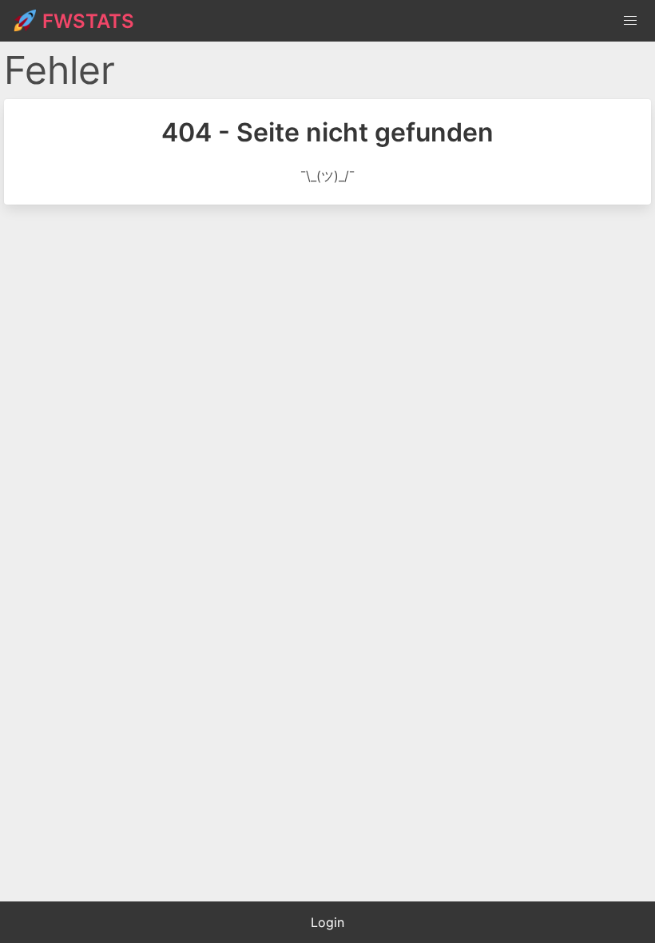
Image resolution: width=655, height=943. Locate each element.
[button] (630, 21)
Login (327, 922)
